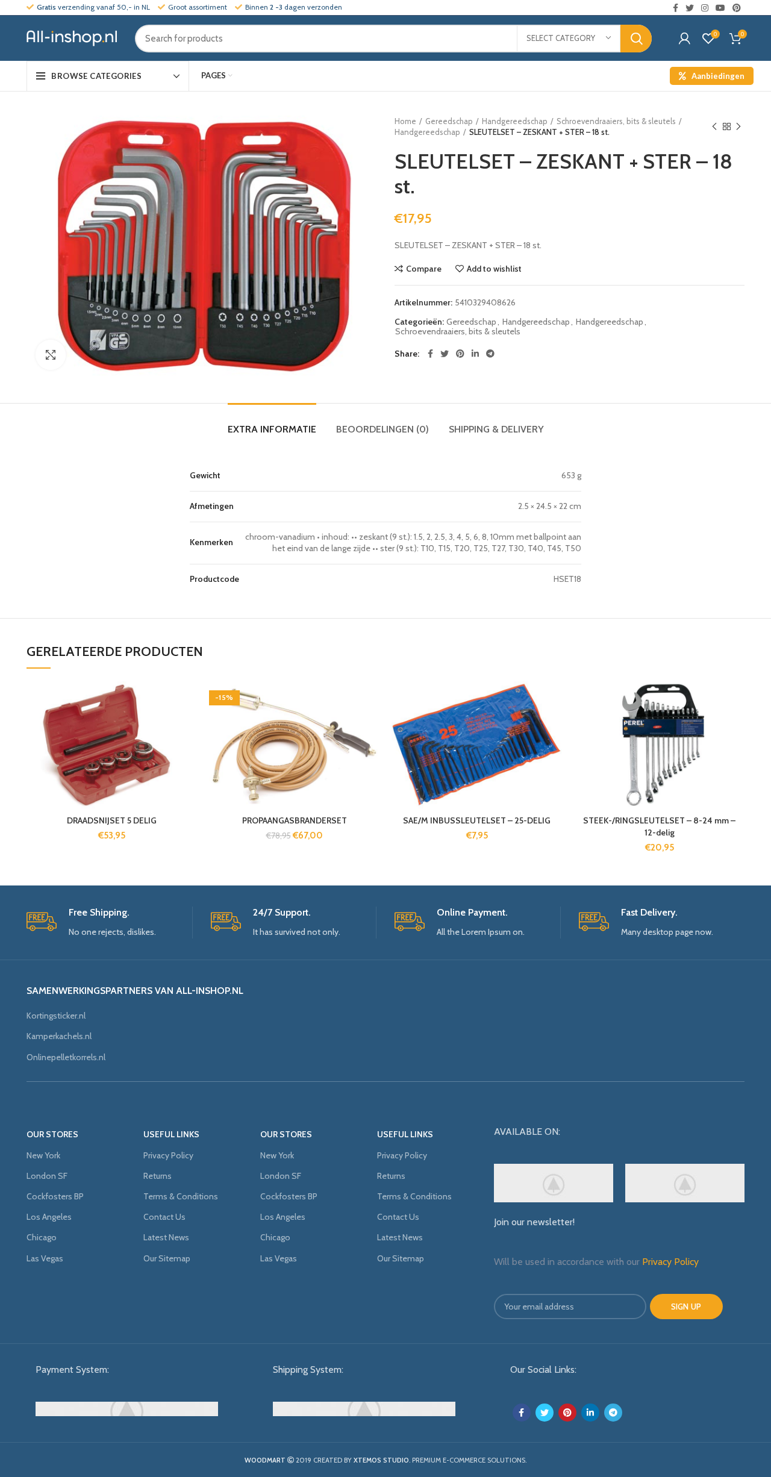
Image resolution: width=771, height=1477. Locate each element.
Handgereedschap (515, 121)
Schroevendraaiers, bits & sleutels (616, 121)
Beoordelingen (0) (382, 429)
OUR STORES (52, 1134)
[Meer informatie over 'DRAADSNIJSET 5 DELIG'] (188, 728)
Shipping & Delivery (496, 429)
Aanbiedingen (717, 76)
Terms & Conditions (180, 1196)
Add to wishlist (494, 268)
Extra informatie (272, 429)
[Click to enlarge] (51, 355)
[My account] (684, 39)
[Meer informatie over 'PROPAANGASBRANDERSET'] (370, 728)
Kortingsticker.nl (56, 1015)
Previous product (714, 126)
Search (636, 38)
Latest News (166, 1237)
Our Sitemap (166, 1258)
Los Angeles (49, 1216)
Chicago (42, 1237)
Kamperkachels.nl (59, 1036)
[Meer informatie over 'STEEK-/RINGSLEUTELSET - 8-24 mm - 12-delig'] (735, 728)
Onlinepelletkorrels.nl (66, 1057)
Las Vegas (45, 1258)
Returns (157, 1175)
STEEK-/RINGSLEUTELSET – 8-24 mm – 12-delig (659, 826)
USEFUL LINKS (171, 1134)
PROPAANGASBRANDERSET (294, 820)
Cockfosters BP (55, 1196)
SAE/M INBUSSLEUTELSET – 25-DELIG (477, 820)
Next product (738, 126)
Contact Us (164, 1216)
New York (43, 1155)
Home (405, 121)
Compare (424, 268)
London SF (47, 1175)
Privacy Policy (168, 1155)
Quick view (188, 755)
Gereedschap (449, 121)
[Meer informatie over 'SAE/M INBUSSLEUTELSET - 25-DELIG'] (553, 728)
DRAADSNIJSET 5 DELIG (112, 820)
